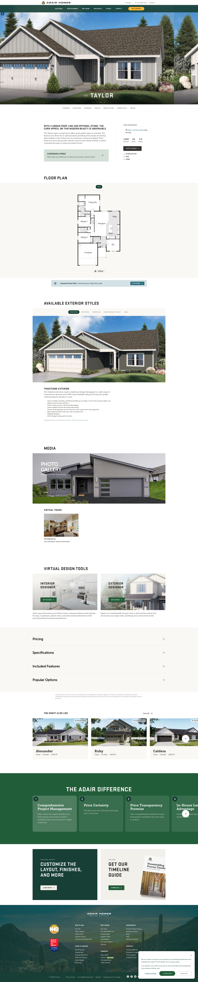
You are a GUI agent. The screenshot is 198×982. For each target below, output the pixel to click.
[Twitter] (135, 976)
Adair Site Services (81, 957)
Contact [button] (119, 8)
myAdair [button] (151, 3)
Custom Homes (80, 936)
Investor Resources (81, 955)
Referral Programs (132, 939)
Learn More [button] (47, 887)
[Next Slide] (193, 55)
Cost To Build (131, 148)
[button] (102, 155)
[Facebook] (128, 976)
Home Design (79, 960)
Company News (106, 960)
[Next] (185, 813)
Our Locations (131, 955)
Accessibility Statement (85, 977)
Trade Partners (105, 962)
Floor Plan (77, 108)
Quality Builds (105, 934)
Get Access (47, 600)
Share (128, 159)
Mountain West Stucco (112, 312)
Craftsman (85, 312)
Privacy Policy (70, 977)
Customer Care (131, 957)
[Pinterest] (131, 976)
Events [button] (108, 8)
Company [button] (128, 3)
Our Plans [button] (58, 8)
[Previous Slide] (4, 55)
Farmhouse (96, 312)
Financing (78, 962)
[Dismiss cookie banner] (191, 955)
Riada (126, 312)
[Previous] (12, 738)
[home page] (56, 2)
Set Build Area (142, 3)
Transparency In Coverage (111, 977)
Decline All (183, 973)
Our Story (104, 929)
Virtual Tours (109, 108)
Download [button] (115, 887)
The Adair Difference (107, 931)
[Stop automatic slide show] (2, 13)
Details (132, 108)
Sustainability (105, 939)
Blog (127, 934)
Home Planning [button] (72, 8)
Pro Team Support (107, 942)
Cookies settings (151, 973)
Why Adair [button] (86, 8)
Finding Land (79, 952)
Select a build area (134, 130)
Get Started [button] (136, 8)
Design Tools (122, 108)
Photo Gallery (79, 931)
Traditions (74, 312)
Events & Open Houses (133, 929)
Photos (97, 108)
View (46, 492)
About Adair (104, 955)
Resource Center (131, 931)
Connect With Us (131, 950)
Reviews (103, 944)
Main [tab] (99, 186)
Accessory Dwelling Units (83, 939)
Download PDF (131, 154)
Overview (66, 108)
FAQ (127, 936)
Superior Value (105, 936)
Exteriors (87, 108)
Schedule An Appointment (135, 952)
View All (146, 713)
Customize (136, 283)
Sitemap (98, 977)
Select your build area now (80, 420)
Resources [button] (98, 8)
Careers (103, 957)
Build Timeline (79, 950)
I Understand (167, 973)
